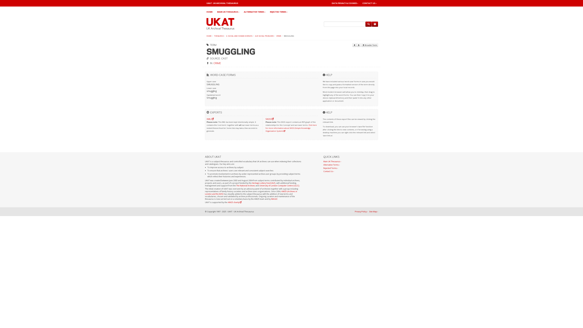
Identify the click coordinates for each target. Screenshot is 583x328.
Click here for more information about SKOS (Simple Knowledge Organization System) (291, 128)
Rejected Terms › (278, 11)
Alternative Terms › (254, 11)
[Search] (368, 24)
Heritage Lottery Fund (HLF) (263, 183)
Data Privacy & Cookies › (345, 3)
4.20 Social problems (264, 36)
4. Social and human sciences (239, 36)
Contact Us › (369, 3)
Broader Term (370, 45)
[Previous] (354, 45)
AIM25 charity (234, 202)
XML (209, 119)
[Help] (375, 24)
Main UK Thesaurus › (228, 11)
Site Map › (373, 211)
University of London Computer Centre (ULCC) (279, 185)
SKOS (269, 119)
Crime (278, 36)
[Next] (359, 45)
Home (209, 11)
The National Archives (245, 185)
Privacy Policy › (361, 211)
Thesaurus (219, 36)
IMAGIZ (274, 199)
